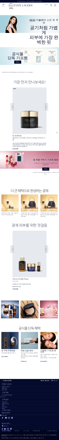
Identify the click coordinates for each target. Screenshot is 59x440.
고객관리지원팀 (6, 410)
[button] (12, 106)
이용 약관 (16, 430)
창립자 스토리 (6, 386)
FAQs (3, 408)
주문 (3, 405)
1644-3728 (2, 397)
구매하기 (18, 62)
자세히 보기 (24, 361)
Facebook (3, 418)
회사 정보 (4, 390)
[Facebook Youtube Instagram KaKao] (15, 428)
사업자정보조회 (36, 430)
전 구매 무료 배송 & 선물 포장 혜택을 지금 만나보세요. (29, 1)
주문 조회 (4, 402)
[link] (29, 110)
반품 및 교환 (5, 403)
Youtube (6, 418)
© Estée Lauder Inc (52, 430)
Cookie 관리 (26, 430)
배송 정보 (4, 407)
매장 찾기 (4, 415)
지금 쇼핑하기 (10, 317)
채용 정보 (4, 388)
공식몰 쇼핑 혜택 (7, 380)
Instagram (9, 418)
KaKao (12, 418)
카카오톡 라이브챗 (7, 395)
